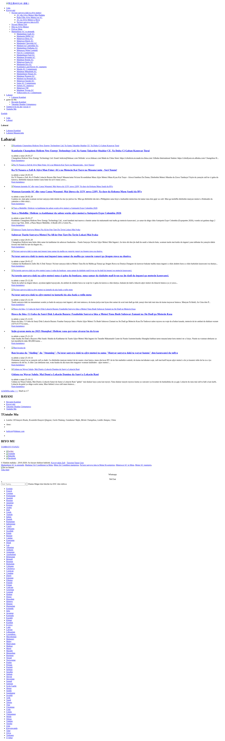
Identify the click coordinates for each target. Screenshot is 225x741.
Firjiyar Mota (16, 29)
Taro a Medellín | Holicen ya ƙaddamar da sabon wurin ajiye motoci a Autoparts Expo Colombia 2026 (66, 213)
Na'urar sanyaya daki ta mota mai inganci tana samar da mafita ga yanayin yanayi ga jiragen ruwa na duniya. (71, 256)
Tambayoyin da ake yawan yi (18, 107)
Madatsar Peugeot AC (26, 76)
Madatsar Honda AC (25, 60)
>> (17, 391)
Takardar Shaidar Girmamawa (23, 104)
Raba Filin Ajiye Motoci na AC (29, 17)
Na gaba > (11, 391)
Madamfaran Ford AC (26, 55)
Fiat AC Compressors (25, 53)
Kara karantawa (17, 160)
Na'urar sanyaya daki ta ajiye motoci (26, 13)
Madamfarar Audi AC (26, 34)
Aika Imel (5, 470)
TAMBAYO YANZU (10, 447)
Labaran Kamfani (18, 97)
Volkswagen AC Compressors (29, 92)
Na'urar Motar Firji (19, 24)
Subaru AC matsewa (25, 85)
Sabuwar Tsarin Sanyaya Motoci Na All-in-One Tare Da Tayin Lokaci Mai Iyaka (54, 234)
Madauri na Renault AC (26, 78)
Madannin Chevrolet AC (27, 43)
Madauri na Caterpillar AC (28, 46)
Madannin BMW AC (25, 36)
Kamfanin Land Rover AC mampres (32, 67)
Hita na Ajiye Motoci (20, 27)
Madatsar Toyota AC (25, 90)
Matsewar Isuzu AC (25, 62)
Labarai (9, 95)
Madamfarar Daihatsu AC (27, 48)
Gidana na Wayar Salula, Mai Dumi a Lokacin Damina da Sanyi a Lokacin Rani (55, 374)
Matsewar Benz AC (25, 38)
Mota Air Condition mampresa (66, 465)
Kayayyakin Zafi (58, 463)
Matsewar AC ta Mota (125, 465)
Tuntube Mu (11, 109)
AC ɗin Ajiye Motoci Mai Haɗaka (31, 15)
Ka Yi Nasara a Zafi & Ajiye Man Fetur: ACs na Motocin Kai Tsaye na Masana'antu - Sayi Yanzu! (64, 170)
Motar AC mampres (143, 465)
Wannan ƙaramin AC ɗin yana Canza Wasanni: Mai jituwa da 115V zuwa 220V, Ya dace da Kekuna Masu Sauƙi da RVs (76, 191)
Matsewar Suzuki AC (25, 81)
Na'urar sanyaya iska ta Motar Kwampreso (97, 465)
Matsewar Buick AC (25, 41)
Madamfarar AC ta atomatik (22, 31)
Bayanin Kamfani (18, 102)
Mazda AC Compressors (27, 69)
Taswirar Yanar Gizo (75, 463)
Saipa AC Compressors (26, 83)
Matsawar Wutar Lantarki (27, 50)
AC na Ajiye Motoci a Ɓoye (28, 20)
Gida (8, 8)
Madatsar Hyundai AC (26, 57)
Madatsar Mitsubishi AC (27, 71)
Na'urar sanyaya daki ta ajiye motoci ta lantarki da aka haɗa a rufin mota (51, 294)
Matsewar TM (22, 88)
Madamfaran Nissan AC (27, 74)
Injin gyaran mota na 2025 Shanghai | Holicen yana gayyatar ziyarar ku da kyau (55, 331)
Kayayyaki (10, 10)
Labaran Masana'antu (15, 133)
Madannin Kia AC (24, 64)
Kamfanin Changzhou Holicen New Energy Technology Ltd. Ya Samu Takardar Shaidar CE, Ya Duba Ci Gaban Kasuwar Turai (80, 150)
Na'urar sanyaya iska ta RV (28, 22)
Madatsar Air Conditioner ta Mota (39, 465)
